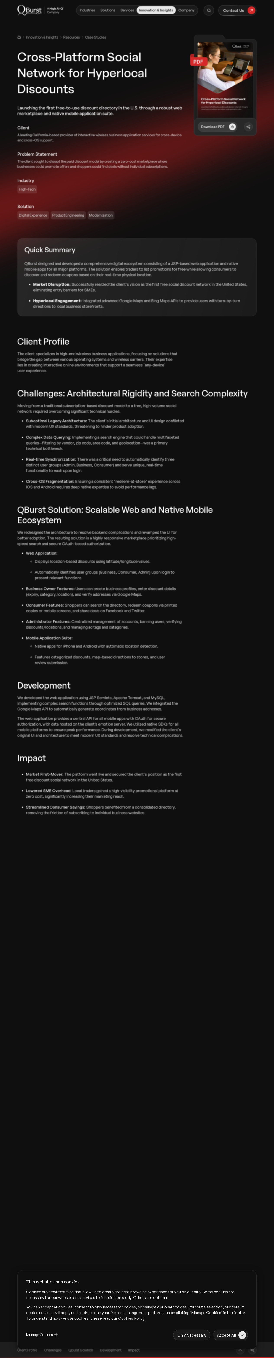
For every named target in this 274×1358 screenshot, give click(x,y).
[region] (137, 1305)
